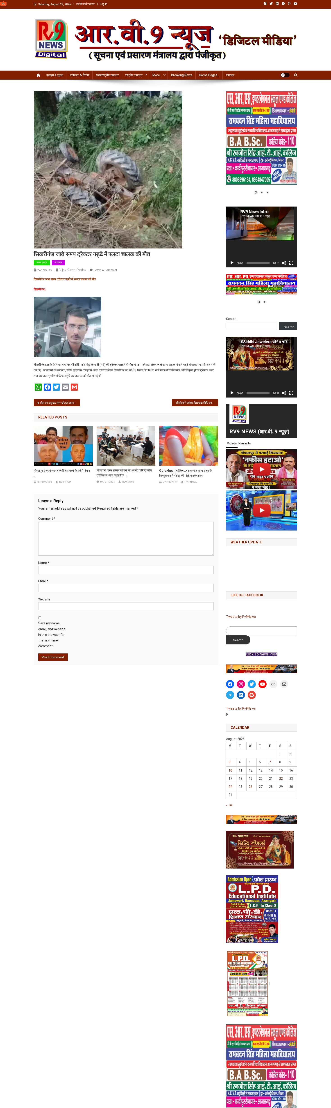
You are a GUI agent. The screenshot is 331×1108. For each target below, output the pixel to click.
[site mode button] (285, 75)
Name (43, 563)
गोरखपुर (58, 262)
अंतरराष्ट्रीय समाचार (107, 75)
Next (291, 667)
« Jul (229, 805)
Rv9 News (65, 482)
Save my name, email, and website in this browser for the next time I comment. (51, 634)
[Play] (232, 263)
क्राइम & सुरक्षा (54, 75)
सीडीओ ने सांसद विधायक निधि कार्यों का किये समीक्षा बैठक (197, 403)
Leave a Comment (105, 270)
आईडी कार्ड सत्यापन (85, 4)
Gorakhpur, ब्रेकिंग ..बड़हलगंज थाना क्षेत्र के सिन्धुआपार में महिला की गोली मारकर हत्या (185, 473)
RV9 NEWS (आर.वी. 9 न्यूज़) (259, 431)
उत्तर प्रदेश (41, 262)
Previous (231, 667)
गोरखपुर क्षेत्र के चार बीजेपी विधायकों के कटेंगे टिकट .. (62, 473)
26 (250, 786)
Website (44, 599)
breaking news (182, 75)
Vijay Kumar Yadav (72, 270)
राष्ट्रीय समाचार (134, 75)
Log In (103, 4)
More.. (156, 75)
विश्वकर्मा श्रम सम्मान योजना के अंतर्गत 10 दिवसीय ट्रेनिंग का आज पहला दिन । (124, 473)
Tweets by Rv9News (241, 616)
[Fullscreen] (291, 263)
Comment (46, 518)
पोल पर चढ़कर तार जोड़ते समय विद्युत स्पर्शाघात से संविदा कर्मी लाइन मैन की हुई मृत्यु (60, 403)
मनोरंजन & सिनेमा (79, 75)
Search (231, 319)
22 (281, 778)
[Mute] (284, 263)
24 (230, 786)
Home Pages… (209, 75)
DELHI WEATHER (261, 568)
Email (43, 581)
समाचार (230, 75)
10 (230, 770)
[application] (261, 237)
